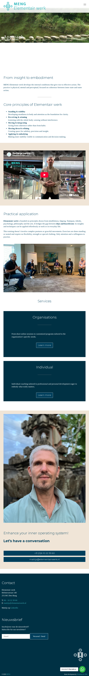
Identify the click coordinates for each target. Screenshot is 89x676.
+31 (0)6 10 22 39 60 (44, 553)
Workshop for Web (82, 674)
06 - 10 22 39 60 (10, 600)
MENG (8, 674)
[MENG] (25, 6)
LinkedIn (14, 608)
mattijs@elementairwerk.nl (44, 559)
